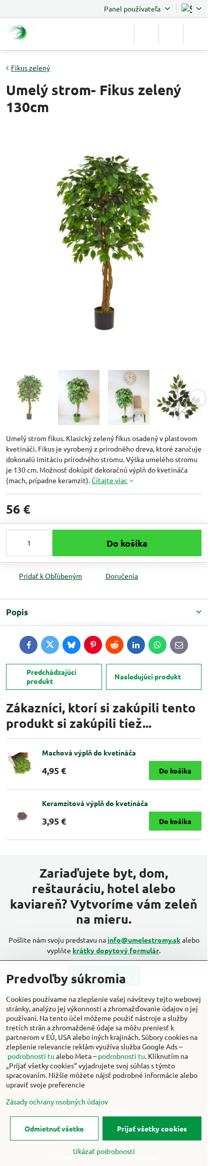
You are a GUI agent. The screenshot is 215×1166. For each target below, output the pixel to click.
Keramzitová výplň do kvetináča (95, 803)
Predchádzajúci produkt (51, 676)
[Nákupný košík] (171, 34)
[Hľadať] (146, 34)
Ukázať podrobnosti (104, 1150)
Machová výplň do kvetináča (89, 752)
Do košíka (127, 543)
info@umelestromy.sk (144, 939)
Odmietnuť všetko (54, 1128)
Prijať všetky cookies (152, 1128)
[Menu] (196, 34)
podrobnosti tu (31, 1055)
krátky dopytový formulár (115, 950)
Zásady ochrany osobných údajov (57, 1101)
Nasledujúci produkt (147, 676)
